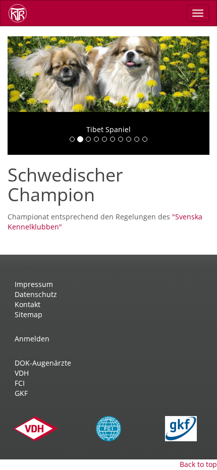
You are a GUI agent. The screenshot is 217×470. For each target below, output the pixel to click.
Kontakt (27, 304)
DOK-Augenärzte (43, 363)
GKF (21, 393)
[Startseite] (21, 13)
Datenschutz (36, 294)
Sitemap (28, 314)
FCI (20, 383)
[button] (23, 95)
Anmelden (32, 338)
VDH (22, 373)
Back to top (198, 464)
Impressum (34, 284)
